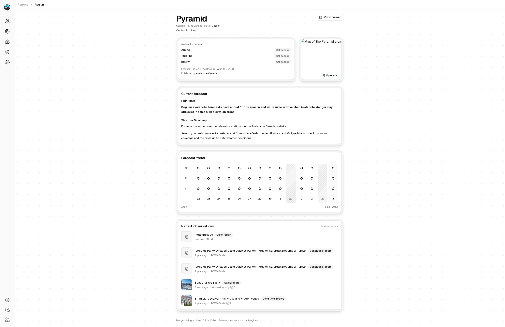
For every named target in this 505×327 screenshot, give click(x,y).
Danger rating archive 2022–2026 (196, 320)
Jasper (216, 25)
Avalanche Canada (206, 73)
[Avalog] (7, 7)
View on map (332, 17)
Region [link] (39, 4)
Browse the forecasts (231, 320)
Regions (23, 4)
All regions (252, 320)
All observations (329, 226)
